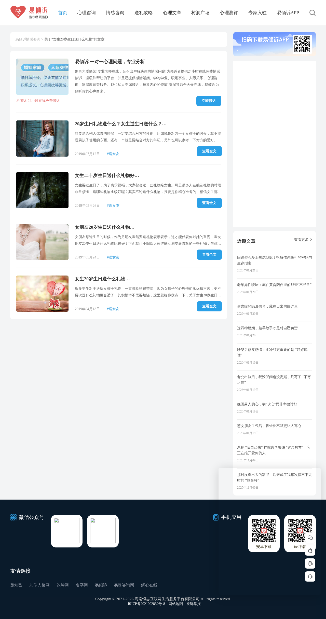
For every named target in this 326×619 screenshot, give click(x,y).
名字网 (82, 585)
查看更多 (301, 240)
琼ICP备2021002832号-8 (146, 604)
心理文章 (172, 12)
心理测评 (229, 12)
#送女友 (113, 154)
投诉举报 (193, 604)
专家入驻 (257, 12)
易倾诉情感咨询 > (29, 39)
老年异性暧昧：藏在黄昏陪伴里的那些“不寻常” (274, 285)
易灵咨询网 (124, 585)
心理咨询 (86, 12)
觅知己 (16, 585)
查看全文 (209, 151)
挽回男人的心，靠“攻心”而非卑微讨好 (267, 404)
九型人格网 (39, 585)
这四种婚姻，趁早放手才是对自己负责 (267, 328)
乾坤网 (63, 585)
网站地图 (176, 604)
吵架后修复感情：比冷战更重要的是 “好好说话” (272, 352)
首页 (62, 12)
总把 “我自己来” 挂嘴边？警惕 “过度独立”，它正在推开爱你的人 (273, 450)
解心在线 (149, 585)
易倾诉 (101, 585)
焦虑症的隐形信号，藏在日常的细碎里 (267, 306)
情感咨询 (115, 12)
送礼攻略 (143, 12)
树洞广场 (200, 12)
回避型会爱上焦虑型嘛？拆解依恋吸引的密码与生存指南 (274, 260)
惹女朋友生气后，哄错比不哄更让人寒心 (269, 426)
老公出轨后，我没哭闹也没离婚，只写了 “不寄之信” (274, 379)
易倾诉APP (288, 12)
